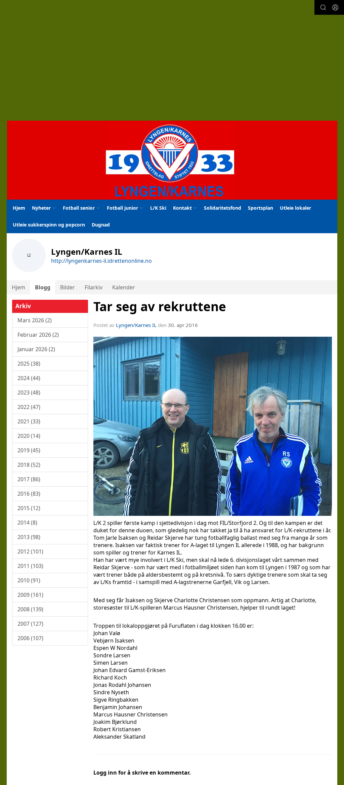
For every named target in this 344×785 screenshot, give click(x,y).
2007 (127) (30, 623)
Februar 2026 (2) (38, 334)
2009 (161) (30, 594)
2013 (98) (28, 537)
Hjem (19, 208)
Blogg (42, 287)
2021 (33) (28, 421)
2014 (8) (27, 522)
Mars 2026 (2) (34, 320)
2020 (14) (28, 436)
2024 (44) (28, 378)
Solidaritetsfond (222, 208)
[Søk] (323, 7)
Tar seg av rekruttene (159, 306)
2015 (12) (28, 508)
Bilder (67, 287)
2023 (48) (28, 392)
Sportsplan (260, 208)
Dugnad (101, 224)
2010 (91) (28, 580)
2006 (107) (30, 638)
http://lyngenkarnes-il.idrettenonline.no (101, 260)
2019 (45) (28, 450)
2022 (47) (28, 407)
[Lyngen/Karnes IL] (172, 160)
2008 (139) (30, 609)
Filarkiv (93, 287)
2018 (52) (28, 464)
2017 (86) (28, 479)
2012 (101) (30, 551)
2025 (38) (28, 363)
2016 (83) (28, 493)
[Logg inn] (335, 7)
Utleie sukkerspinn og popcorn (49, 224)
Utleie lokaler (295, 208)
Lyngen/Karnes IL (136, 325)
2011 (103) (30, 566)
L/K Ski (158, 208)
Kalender (123, 287)
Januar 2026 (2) (36, 349)
